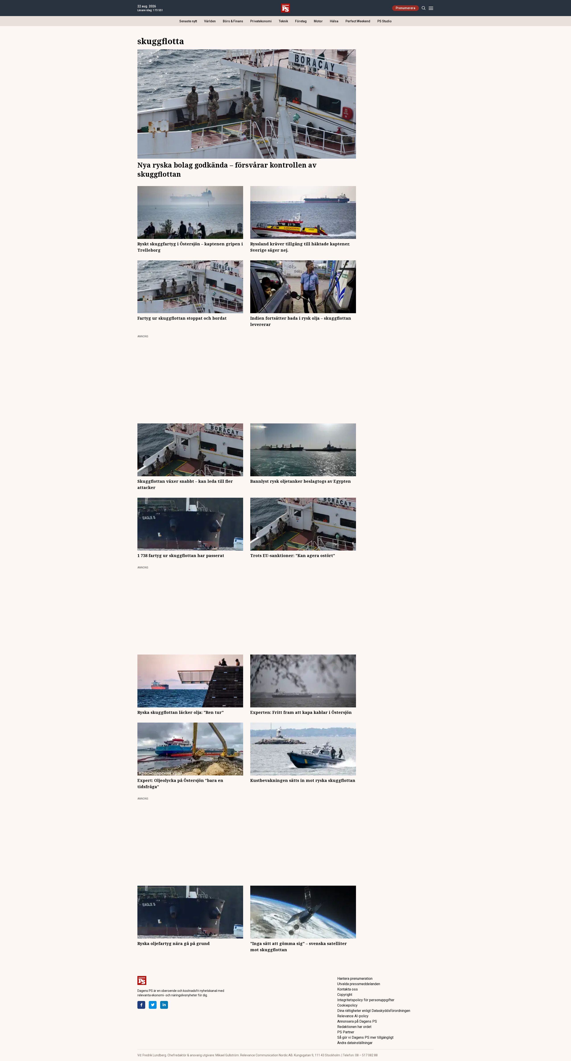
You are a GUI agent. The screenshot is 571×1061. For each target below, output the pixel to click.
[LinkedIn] (164, 1005)
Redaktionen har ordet (354, 1027)
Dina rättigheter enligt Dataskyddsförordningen (373, 1011)
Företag (301, 21)
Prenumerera (405, 8)
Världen (210, 21)
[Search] (423, 8)
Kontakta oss (347, 989)
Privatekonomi (261, 21)
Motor (318, 21)
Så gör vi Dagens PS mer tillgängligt (365, 1037)
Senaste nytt (188, 21)
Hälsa (334, 21)
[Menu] (431, 8)
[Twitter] (153, 1005)
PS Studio (384, 21)
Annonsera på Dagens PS (357, 1021)
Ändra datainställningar (354, 1043)
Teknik (283, 21)
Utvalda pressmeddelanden (358, 984)
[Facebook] (141, 1005)
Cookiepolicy (347, 1005)
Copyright (344, 995)
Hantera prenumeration (354, 978)
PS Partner (345, 1032)
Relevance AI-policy (352, 1016)
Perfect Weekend (357, 21)
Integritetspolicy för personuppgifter (365, 1000)
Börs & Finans (233, 21)
